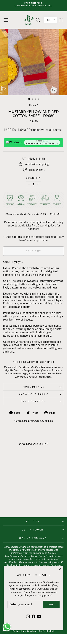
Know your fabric (34, 394)
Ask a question (33, 401)
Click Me (55, 214)
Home (32, 105)
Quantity (33, 178)
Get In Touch (33, 529)
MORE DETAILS (33, 387)
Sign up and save (33, 538)
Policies (32, 521)
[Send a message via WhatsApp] (7, 627)
